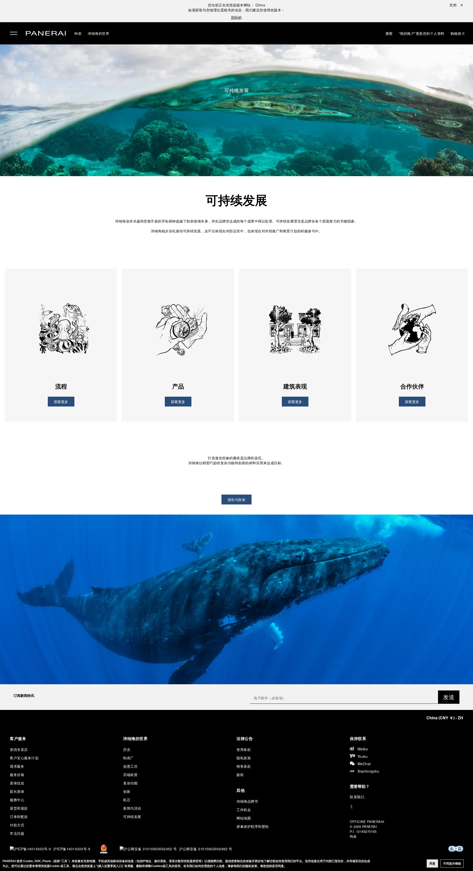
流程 (61, 386)
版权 (240, 774)
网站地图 (243, 817)
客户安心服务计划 (24, 757)
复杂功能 (130, 782)
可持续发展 (257, 57)
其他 (240, 790)
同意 (432, 863)
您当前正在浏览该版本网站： (236, 4)
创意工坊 (130, 766)
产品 (178, 386)
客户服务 (18, 738)
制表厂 (128, 757)
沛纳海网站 (215, 57)
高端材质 (130, 774)
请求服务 (17, 766)
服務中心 (17, 799)
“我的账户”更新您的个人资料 (421, 33)
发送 (448, 697)
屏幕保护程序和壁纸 (252, 826)
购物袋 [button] (458, 33)
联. (357, 796)
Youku (362, 756)
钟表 (78, 33)
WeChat (364, 763)
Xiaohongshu (368, 771)
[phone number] (406, 806)
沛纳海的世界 (98, 33)
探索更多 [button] (61, 401)
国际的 (236, 17)
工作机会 (243, 809)
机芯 (126, 799)
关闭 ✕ (456, 4)
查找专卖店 (19, 749)
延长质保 (17, 791)
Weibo (362, 748)
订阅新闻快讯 (24, 695)
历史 (126, 749)
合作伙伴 (412, 386)
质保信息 (17, 782)
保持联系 (358, 738)
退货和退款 (19, 808)
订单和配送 (19, 816)
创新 (126, 791)
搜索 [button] (389, 33)
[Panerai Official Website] (46, 34)
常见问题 (17, 833)
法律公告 (244, 738)
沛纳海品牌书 (247, 801)
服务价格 (17, 774)
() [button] (444, 718)
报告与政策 (237, 499)
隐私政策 (243, 757)
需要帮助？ (360, 786)
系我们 (359, 796)
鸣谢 (353, 836)
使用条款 (243, 749)
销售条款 (243, 766)
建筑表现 (295, 386)
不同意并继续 (452, 863)
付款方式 (17, 824)
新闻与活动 (132, 808)
